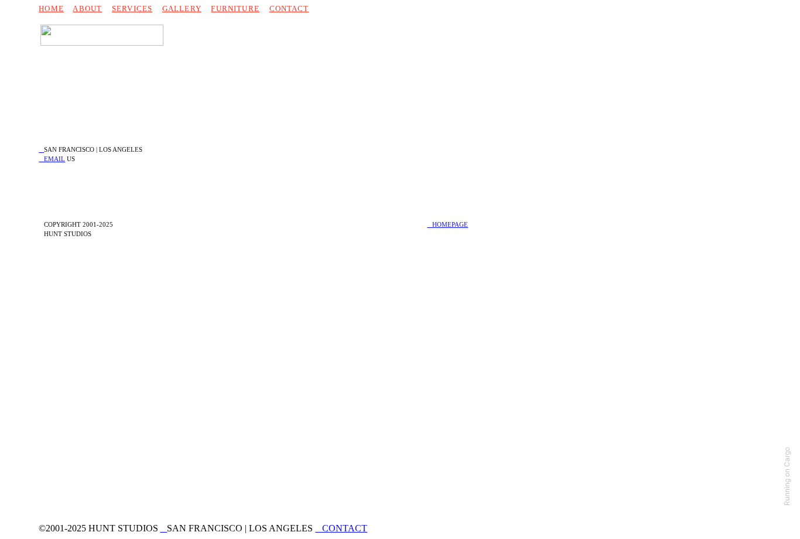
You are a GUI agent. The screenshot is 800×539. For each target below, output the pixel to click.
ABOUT (87, 8)
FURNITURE (235, 8)
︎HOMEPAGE (447, 224)
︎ (41, 149)
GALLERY (181, 8)
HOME (51, 8)
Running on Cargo (786, 476)
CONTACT (289, 8)
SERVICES (132, 8)
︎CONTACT (341, 528)
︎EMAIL (52, 158)
